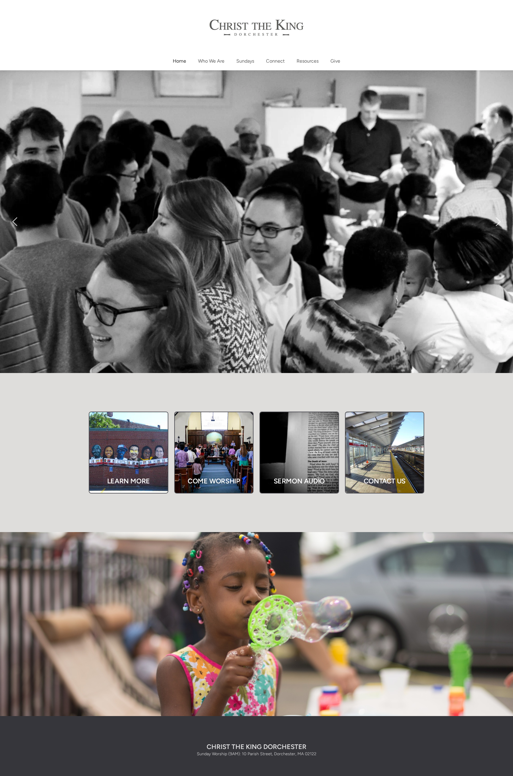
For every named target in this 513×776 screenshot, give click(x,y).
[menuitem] (179, 61)
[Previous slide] (15, 221)
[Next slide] (498, 221)
